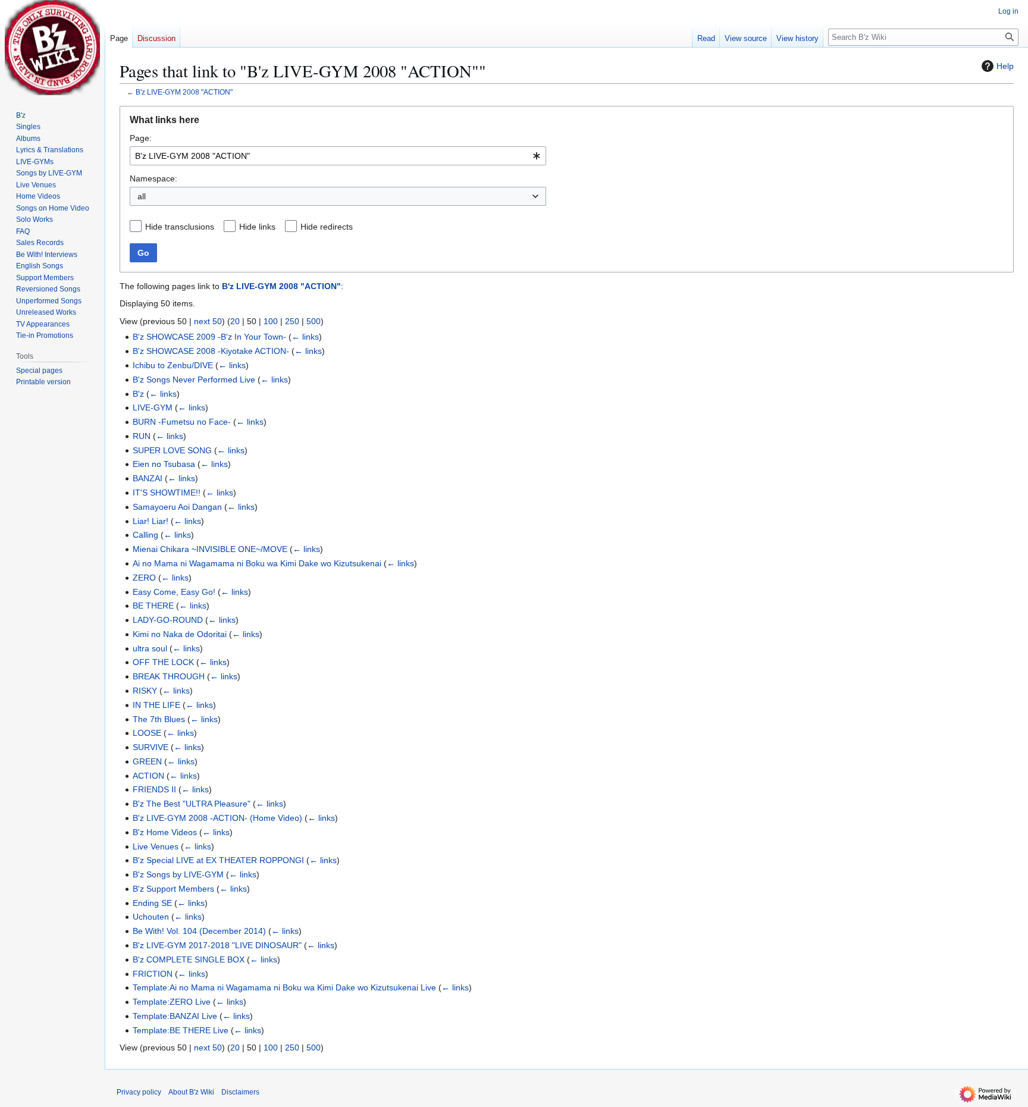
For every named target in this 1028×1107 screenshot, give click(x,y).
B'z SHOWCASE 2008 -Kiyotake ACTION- (211, 351)
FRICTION (153, 974)
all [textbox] (141, 196)
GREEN (147, 761)
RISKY (145, 690)
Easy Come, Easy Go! (174, 592)
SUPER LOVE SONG (172, 450)
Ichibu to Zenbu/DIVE (173, 365)
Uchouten (151, 916)
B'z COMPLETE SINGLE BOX (189, 959)
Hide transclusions (179, 226)
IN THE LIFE (156, 705)
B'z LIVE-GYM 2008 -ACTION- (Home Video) (217, 818)
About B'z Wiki (191, 1092)
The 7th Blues (159, 719)
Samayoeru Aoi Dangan (177, 507)
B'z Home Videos (165, 832)
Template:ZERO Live (172, 1001)
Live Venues (155, 846)
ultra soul (150, 648)
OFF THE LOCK (163, 662)
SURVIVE (150, 747)
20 (235, 321)
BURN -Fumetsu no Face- (182, 422)
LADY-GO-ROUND (168, 620)
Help (1005, 66)
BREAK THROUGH (169, 676)
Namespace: (153, 178)
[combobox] (338, 155)
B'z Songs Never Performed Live (194, 379)
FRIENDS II (154, 789)
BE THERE (153, 605)
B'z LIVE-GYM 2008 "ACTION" (184, 92)
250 (292, 321)
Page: (141, 138)
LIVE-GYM (153, 407)
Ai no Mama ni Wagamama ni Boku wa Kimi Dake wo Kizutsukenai (257, 563)
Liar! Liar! (150, 521)
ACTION (148, 775)
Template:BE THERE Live (180, 1030)
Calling (145, 535)
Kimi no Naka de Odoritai (180, 634)
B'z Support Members (173, 888)
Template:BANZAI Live (175, 1016)
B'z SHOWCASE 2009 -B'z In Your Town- (209, 336)
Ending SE (152, 903)
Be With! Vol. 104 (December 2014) (199, 931)
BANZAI (147, 478)
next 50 (208, 321)
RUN (142, 436)
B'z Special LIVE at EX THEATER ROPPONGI (218, 860)
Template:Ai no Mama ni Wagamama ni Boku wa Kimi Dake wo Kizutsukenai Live (284, 987)
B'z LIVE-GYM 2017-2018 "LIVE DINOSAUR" (217, 945)
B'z (138, 394)
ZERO (144, 577)
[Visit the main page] (52, 47)
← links (305, 336)
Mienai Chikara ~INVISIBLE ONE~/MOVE (210, 549)
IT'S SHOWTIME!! (166, 492)
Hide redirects (326, 226)
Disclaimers (240, 1092)
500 (313, 321)
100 (271, 321)
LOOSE (147, 733)
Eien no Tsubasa (164, 464)
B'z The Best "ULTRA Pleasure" (191, 803)
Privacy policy (139, 1092)
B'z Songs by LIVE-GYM (178, 874)
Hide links (257, 226)
